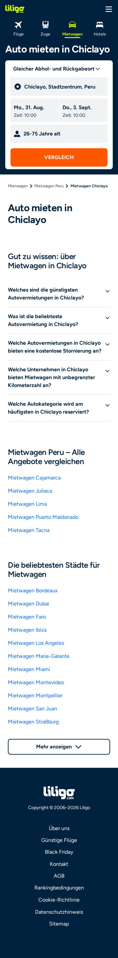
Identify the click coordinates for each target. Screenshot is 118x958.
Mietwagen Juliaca (30, 491)
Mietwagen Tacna (28, 530)
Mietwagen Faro (27, 617)
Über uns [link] (59, 828)
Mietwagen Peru (49, 186)
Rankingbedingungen (59, 888)
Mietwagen (18, 186)
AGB (59, 876)
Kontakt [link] (59, 864)
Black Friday (59, 852)
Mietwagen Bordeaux (33, 590)
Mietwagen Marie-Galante (38, 656)
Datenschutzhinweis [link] (59, 912)
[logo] (14, 9)
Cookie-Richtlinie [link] (59, 900)
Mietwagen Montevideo (36, 682)
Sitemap (59, 924)
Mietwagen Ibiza (27, 630)
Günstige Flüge (59, 840)
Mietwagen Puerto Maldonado (43, 517)
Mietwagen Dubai (28, 604)
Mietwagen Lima (27, 504)
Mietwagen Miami (29, 669)
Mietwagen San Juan (32, 708)
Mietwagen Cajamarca (34, 478)
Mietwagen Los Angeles (36, 643)
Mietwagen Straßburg (33, 722)
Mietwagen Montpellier (35, 695)
